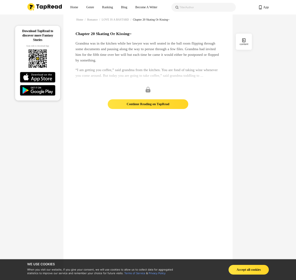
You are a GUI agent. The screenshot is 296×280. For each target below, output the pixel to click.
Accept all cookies (249, 269)
